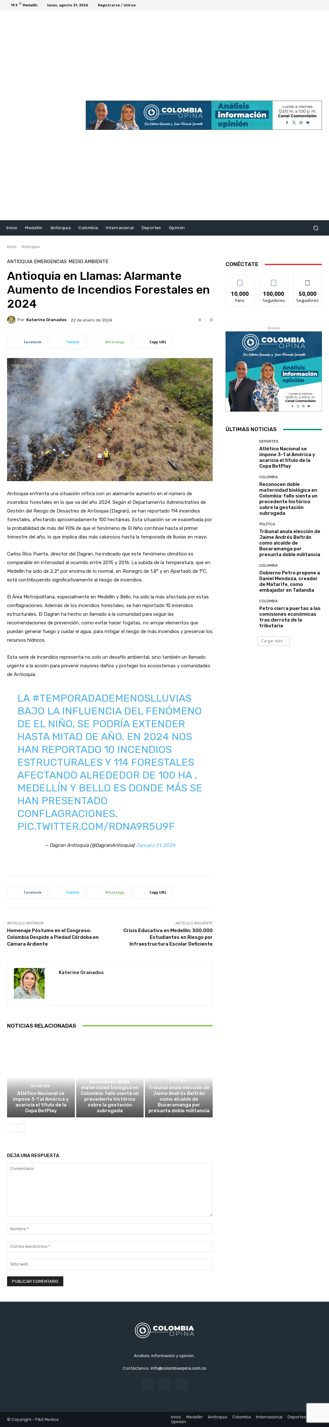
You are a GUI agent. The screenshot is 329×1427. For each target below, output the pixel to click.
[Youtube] (319, 5)
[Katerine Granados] (12, 320)
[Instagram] (304, 5)
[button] (315, 228)
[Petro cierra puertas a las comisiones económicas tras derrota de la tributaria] (240, 613)
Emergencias (50, 261)
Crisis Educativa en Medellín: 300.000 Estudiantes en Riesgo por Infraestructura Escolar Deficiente (168, 937)
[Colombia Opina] (42, 115)
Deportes (40, 1086)
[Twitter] (312, 5)
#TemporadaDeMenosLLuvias (111, 698)
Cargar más (271, 641)
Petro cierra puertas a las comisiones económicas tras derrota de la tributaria (290, 617)
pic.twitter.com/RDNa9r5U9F (96, 826)
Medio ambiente (88, 261)
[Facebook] (296, 5)
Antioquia (31, 246)
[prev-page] (11, 1128)
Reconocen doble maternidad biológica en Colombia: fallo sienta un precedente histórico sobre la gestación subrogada (110, 1096)
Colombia (109, 1074)
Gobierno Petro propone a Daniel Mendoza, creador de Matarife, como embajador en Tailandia (289, 581)
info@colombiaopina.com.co (178, 1368)
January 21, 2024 (155, 845)
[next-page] (21, 1128)
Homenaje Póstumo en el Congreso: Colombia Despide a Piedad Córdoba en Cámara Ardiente (53, 937)
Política (178, 1080)
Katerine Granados (46, 320)
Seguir (274, 279)
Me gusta (240, 279)
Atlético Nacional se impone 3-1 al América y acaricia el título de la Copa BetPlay (41, 1102)
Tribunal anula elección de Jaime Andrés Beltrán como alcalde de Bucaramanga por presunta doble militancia (178, 1099)
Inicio (12, 246)
